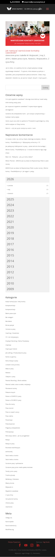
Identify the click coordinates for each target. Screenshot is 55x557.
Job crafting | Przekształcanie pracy (16, 353)
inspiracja (8, 345)
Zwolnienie (9, 507)
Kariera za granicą (11, 357)
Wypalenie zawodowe (12, 491)
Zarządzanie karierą (12, 499)
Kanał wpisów (10, 521)
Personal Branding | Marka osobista (16, 380)
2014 (10, 261)
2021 (10, 222)
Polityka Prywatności (14, 542)
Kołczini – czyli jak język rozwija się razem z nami (21, 128)
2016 (10, 250)
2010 (10, 283)
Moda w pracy (10, 369)
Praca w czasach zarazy (12, 412)
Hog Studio (46, 542)
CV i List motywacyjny (12, 337)
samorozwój (9, 451)
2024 (10, 205)
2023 (10, 210)
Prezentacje (9, 420)
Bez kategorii (9, 317)
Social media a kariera (12, 455)
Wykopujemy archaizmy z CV (31, 142)
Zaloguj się (9, 518)
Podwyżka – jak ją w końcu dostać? (22, 157)
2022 (10, 216)
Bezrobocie (9, 321)
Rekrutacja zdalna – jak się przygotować (17, 436)
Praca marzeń (9, 408)
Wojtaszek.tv (41, 58)
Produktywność (10, 424)
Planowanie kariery (11, 388)
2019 (10, 233)
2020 (10, 227)
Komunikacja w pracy (12, 361)
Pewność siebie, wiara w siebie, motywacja (18, 384)
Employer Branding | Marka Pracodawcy (17, 341)
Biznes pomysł (10, 325)
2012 (10, 272)
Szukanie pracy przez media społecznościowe (19, 467)
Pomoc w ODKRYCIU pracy (13, 396)
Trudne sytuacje (10, 475)
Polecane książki (10, 392)
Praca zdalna (9, 416)
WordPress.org (10, 529)
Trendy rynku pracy (11, 471)
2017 (10, 244)
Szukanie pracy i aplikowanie (14, 463)
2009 (10, 289)
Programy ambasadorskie (13, 428)
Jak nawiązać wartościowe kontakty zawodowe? (22, 51)
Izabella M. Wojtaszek (29, 55)
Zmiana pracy (10, 503)
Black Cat (8, 157)
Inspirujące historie (11, 349)
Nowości (31, 58)
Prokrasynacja (10, 432)
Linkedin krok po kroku (13, 365)
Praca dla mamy (10, 404)
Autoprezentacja (10, 305)
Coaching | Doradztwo (12, 333)
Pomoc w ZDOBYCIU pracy (13, 400)
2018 (10, 238)
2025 (10, 199)
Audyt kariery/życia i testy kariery (15, 301)
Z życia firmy (9, 495)
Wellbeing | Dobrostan (12, 479)
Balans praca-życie (19, 58)
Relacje (8, 440)
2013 (10, 266)
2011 (10, 278)
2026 (10, 179)
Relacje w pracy (10, 444)
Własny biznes (10, 483)
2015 (10, 255)
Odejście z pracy (10, 376)
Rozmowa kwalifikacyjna (13, 448)
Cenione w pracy (10, 329)
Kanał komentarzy (11, 525)
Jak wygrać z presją (28, 171)
